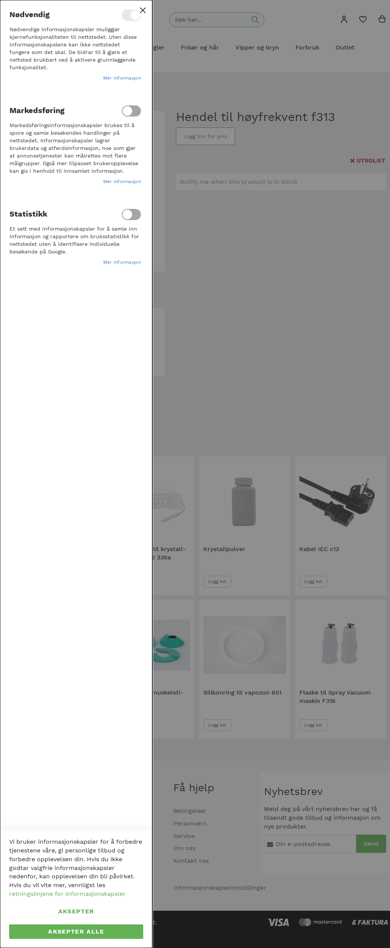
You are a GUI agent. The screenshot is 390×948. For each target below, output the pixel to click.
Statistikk (131, 214)
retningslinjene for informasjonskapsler (67, 893)
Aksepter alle (76, 931)
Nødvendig (131, 15)
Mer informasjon (122, 78)
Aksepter (76, 911)
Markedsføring (131, 110)
